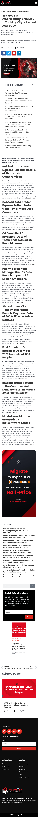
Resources (22, 769)
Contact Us (5, 769)
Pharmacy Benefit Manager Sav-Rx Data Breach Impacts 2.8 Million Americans (19, 116)
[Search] (32, 586)
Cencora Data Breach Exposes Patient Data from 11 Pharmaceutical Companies (18, 101)
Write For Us (6, 766)
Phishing (21, 766)
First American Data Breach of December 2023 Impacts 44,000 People (17, 132)
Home (3, 40)
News (20, 775)
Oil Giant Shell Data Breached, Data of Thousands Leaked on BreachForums (19, 108)
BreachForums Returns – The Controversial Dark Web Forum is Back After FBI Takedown (17, 140)
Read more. (31, 198)
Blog (3, 764)
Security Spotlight (24, 777)
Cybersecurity (10, 40)
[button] (28, 3)
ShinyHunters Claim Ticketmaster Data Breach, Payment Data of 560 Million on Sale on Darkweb (18, 124)
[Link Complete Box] (19, 531)
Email (4, 741)
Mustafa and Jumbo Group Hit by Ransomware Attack (18, 147)
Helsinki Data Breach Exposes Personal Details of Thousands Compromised (16, 93)
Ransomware (23, 772)
